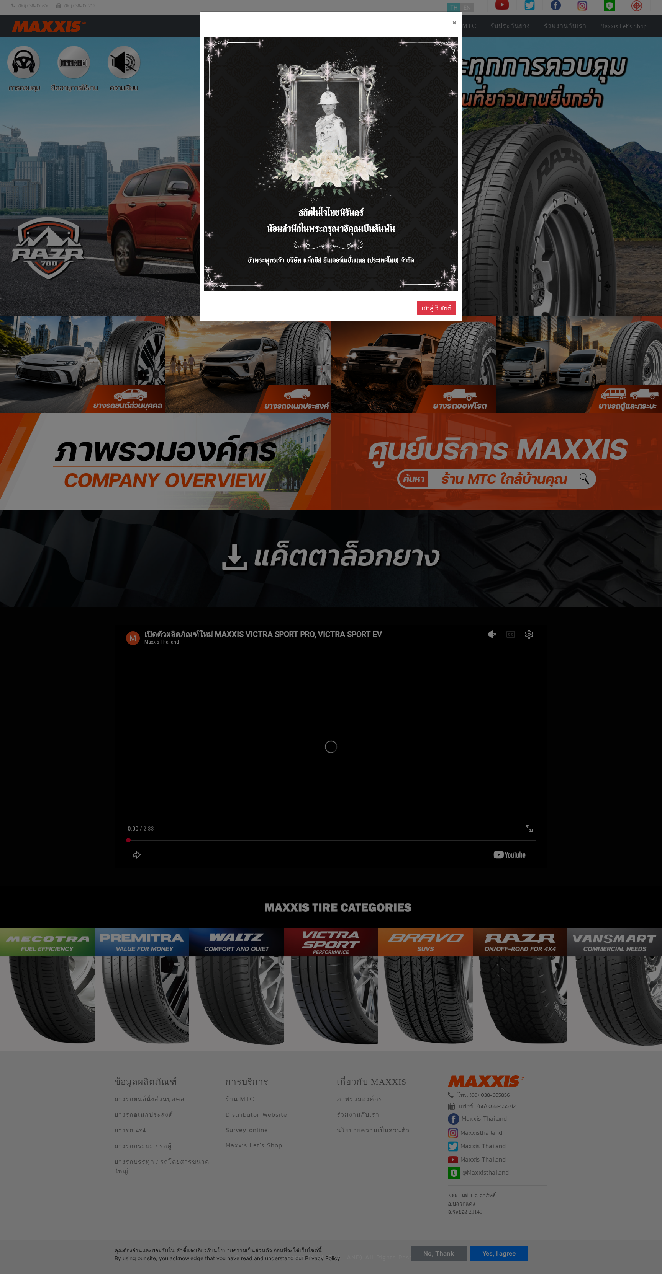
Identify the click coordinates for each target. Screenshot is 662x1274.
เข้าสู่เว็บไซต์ (436, 308)
